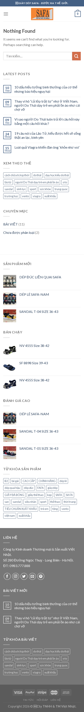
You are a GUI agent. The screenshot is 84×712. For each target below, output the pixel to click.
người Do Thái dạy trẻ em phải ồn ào (37, 182)
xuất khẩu (50, 196)
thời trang (70, 501)
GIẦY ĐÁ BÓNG (14, 495)
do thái (37, 175)
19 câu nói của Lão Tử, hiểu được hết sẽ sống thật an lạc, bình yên (47, 135)
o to (65, 182)
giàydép (53, 488)
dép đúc (28, 488)
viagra (36, 196)
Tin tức (28, 700)
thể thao (55, 501)
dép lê (63, 481)
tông (55, 508)
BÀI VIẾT (10, 224)
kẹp (49, 495)
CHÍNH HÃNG (47, 481)
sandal (9, 189)
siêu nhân (30, 501)
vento (25, 196)
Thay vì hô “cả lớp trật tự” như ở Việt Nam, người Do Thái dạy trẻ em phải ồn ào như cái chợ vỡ (47, 105)
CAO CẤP (29, 481)
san (7, 501)
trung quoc (61, 189)
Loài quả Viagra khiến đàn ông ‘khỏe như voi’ (46, 147)
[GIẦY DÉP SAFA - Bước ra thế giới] (42, 14)
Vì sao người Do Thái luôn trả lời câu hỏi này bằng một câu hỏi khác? (46, 121)
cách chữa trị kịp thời (17, 175)
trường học (11, 196)
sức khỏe (45, 189)
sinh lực (21, 189)
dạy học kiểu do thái (57, 175)
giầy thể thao (35, 495)
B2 (6, 481)
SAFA (59, 495)
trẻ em (44, 508)
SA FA (69, 495)
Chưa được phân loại (18, 232)
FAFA (40, 488)
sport (33, 189)
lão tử (8, 182)
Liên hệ (56, 700)
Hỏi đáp (42, 700)
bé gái (15, 481)
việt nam (10, 515)
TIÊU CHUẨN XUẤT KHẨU (21, 508)
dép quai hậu (12, 488)
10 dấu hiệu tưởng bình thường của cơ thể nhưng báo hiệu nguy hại (45, 89)
